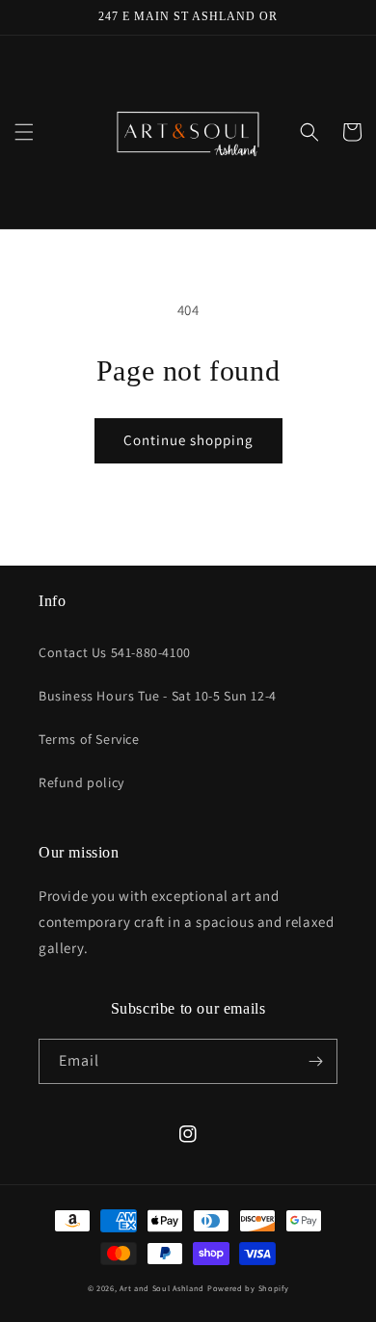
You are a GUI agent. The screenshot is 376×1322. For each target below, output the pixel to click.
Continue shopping (188, 440)
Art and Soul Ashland (162, 1287)
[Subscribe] (315, 1061)
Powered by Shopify (248, 1287)
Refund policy (81, 782)
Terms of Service (89, 739)
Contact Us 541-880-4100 (115, 652)
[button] (24, 132)
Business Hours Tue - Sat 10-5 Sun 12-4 (158, 695)
